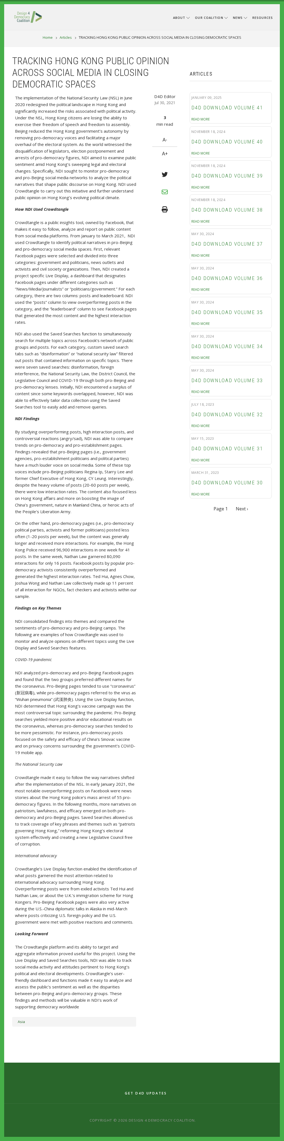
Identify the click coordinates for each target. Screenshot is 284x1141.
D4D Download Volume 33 (227, 380)
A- (165, 139)
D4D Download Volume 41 (227, 108)
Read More (200, 119)
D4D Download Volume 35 (227, 312)
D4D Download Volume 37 (227, 244)
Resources (262, 18)
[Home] (28, 16)
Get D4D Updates (146, 1093)
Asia (21, 1021)
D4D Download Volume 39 (227, 176)
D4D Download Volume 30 (227, 483)
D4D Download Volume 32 (227, 415)
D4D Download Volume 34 (227, 346)
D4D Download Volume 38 (227, 210)
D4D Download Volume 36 (227, 278)
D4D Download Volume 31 (227, 449)
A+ (165, 153)
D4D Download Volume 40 (227, 142)
